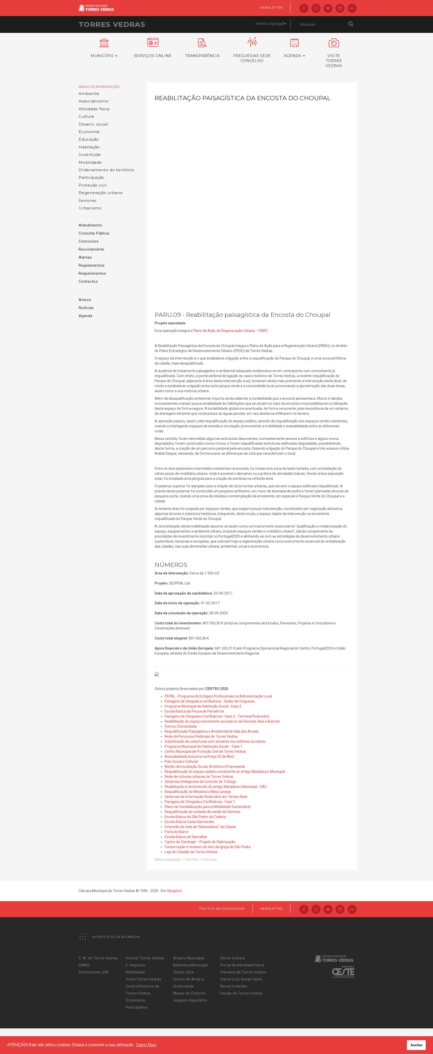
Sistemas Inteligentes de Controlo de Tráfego (200, 782)
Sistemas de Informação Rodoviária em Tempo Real (206, 797)
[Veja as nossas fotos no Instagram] (316, 9)
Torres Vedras (112, 24)
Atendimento (90, 225)
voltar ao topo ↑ (409, 1039)
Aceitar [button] (416, 1045)
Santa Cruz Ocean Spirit (241, 979)
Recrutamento (91, 249)
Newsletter (271, 7)
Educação (89, 139)
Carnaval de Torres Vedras (243, 972)
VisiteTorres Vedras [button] (334, 60)
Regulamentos (92, 265)
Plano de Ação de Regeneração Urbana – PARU (230, 331)
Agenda (85, 316)
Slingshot (174, 891)
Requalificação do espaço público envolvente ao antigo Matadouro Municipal (225, 772)
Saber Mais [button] (146, 1045)
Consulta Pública (94, 233)
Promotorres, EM (93, 972)
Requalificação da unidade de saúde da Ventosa (202, 812)
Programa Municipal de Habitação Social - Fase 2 (203, 706)
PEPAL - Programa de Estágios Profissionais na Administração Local (218, 696)
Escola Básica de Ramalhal (186, 837)
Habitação (89, 147)
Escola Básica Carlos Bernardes (189, 822)
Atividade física (94, 108)
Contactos (88, 281)
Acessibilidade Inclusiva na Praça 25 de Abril (199, 756)
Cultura (86, 116)
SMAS (84, 965)
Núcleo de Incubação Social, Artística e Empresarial (205, 767)
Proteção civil (93, 185)
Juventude (90, 154)
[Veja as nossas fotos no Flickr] (352, 9)
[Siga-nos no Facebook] (304, 9)
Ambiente (89, 93)
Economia (89, 131)
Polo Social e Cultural (181, 761)
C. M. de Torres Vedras (98, 958)
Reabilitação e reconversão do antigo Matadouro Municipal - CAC (216, 787)
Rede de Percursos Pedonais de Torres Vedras (201, 736)
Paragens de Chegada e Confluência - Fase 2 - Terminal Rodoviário (217, 716)
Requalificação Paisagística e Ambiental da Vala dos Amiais (212, 731)
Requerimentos (92, 273)
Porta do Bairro (176, 832)
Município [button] (103, 55)
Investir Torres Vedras (145, 958)
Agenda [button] (293, 55)
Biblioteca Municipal (190, 965)
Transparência (202, 55)
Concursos (89, 241)
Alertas (85, 257)
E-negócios (135, 965)
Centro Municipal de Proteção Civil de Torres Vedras (205, 751)
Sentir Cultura (232, 958)
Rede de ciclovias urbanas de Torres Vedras (199, 777)
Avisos (85, 300)
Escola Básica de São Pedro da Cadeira (195, 817)
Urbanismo (90, 208)
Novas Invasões (233, 986)
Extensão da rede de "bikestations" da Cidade (200, 827)
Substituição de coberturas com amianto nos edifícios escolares (215, 741)
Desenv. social (93, 124)
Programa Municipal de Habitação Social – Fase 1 (203, 746)
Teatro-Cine (183, 972)
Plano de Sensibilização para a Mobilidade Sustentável (208, 807)
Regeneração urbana (101, 192)
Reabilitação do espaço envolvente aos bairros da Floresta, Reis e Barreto (222, 721)
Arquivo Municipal (188, 958)
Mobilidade (90, 162)
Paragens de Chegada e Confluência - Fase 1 (200, 802)
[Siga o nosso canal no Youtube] (328, 9)
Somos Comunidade (181, 726)
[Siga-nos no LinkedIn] (340, 9)
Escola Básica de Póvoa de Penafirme (194, 711)
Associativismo (94, 101)
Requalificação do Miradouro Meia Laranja (198, 792)
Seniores (87, 200)
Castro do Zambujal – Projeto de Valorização (200, 842)
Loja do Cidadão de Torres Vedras (191, 852)
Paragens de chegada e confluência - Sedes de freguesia (210, 701)
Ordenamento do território (107, 169)
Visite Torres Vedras (143, 979)
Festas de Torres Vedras (241, 993)
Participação (91, 177)
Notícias (86, 308)
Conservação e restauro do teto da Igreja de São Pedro (208, 847)
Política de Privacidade (222, 908)
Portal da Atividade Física (242, 965)
